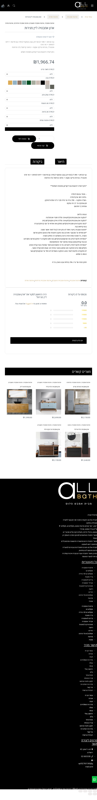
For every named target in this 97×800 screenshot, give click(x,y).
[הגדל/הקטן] (95, 791)
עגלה (91, 663)
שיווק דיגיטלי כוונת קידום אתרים (39, 789)
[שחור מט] (42, 82)
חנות (91, 657)
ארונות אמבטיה (72, 17)
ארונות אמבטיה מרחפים (21, 23)
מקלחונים (89, 571)
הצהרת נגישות (87, 690)
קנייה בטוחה (88, 678)
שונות (91, 601)
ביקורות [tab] (37, 161)
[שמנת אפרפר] (47, 86)
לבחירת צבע (50, 78)
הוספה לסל (22, 139)
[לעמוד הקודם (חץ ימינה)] (95, 794)
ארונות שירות (53, 17)
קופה (91, 666)
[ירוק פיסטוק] (33, 82)
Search (14, 5)
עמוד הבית (88, 17)
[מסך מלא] (90, 791)
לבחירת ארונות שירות (47, 120)
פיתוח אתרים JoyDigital (61, 789)
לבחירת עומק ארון (48, 95)
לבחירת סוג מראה (48, 112)
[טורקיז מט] (47, 82)
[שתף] (85, 791)
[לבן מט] (52, 82)
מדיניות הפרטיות (87, 684)
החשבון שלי (88, 669)
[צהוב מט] (10, 82)
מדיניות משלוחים (86, 660)
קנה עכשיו (40, 145)
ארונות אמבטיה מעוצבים (36, 23)
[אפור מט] (38, 82)
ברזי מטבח (89, 577)
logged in (29, 303)
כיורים (91, 592)
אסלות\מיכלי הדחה (86, 595)
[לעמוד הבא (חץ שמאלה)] (90, 794)
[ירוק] (28, 82)
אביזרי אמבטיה (87, 583)
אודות (91, 654)
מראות (90, 598)
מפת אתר (89, 675)
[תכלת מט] (14, 82)
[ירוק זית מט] (52, 86)
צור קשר (90, 687)
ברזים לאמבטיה (87, 580)
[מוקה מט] (19, 82)
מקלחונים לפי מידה (86, 574)
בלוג (91, 672)
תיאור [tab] (60, 161)
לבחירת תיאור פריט (47, 69)
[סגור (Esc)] (80, 791)
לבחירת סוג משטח (47, 103)
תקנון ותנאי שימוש (86, 681)
